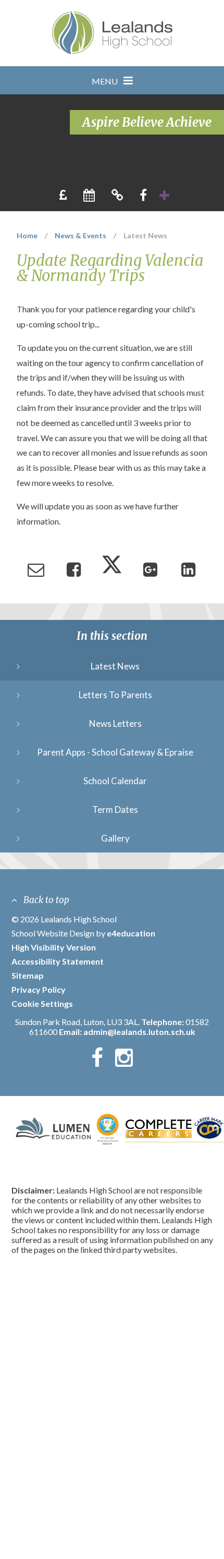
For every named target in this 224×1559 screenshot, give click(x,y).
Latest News (145, 235)
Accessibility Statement (57, 961)
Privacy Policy (38, 989)
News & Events (80, 235)
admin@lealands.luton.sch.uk (139, 1032)
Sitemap (27, 975)
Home (27, 235)
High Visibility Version (53, 947)
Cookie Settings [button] (42, 1003)
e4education (131, 933)
